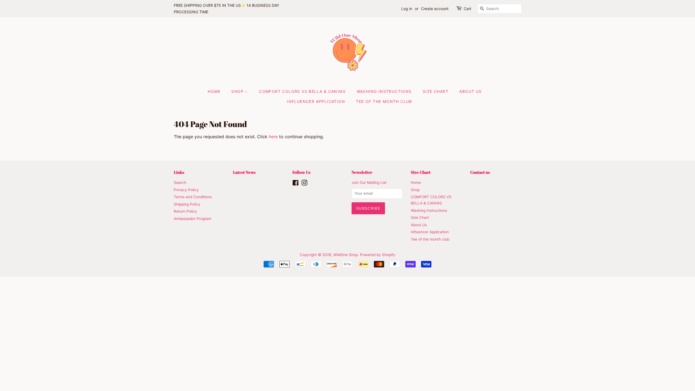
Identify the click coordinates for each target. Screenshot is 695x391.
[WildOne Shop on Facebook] (295, 184)
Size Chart (435, 91)
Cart (467, 8)
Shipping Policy (187, 204)
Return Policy (185, 211)
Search (180, 182)
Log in (406, 8)
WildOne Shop (345, 255)
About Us (470, 91)
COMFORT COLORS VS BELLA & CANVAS (302, 91)
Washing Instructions (384, 91)
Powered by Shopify (377, 255)
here (273, 136)
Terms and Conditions (193, 197)
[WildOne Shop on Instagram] (304, 184)
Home (214, 91)
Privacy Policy (186, 190)
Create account (434, 8)
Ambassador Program (192, 218)
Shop (238, 91)
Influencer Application (316, 101)
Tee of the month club (384, 101)
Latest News (244, 172)
